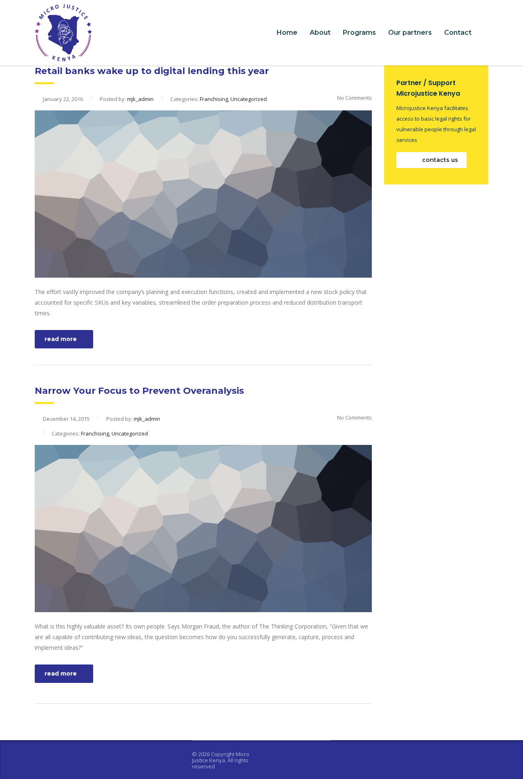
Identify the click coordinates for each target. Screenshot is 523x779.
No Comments (354, 97)
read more (61, 339)
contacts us (439, 160)
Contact (458, 32)
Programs (359, 32)
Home (287, 32)
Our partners (410, 32)
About (320, 32)
